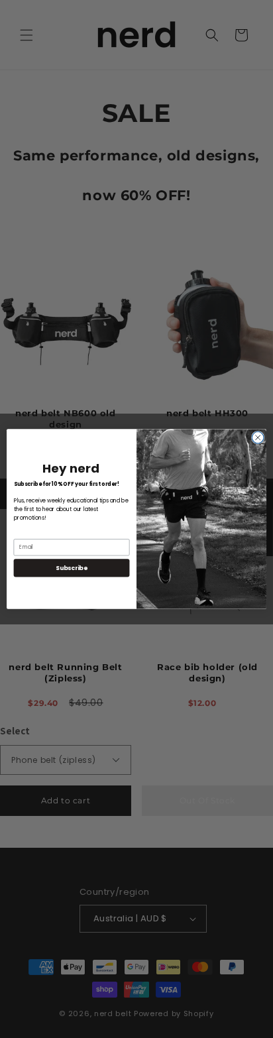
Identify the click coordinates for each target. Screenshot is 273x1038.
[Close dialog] (258, 437)
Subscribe (71, 567)
